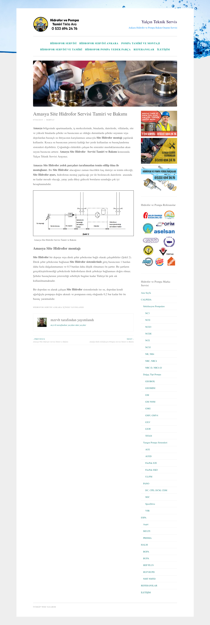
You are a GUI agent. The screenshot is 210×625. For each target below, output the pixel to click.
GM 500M (150, 401)
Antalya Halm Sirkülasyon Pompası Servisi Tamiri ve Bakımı (111, 340)
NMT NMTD (149, 578)
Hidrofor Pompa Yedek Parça (108, 49)
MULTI (146, 530)
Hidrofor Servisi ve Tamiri (61, 49)
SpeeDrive (150, 503)
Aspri (145, 524)
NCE (147, 340)
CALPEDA (146, 299)
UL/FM (148, 476)
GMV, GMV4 (151, 415)
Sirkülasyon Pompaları (154, 306)
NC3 (147, 313)
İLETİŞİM (163, 49)
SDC (147, 496)
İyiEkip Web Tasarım (44, 607)
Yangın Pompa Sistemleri (155, 442)
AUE (147, 449)
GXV (147, 422)
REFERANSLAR (144, 49)
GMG (148, 408)
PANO (146, 483)
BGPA (146, 551)
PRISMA (147, 537)
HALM (144, 544)
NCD (147, 319)
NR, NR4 (149, 353)
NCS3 (148, 347)
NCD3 (148, 326)
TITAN (148, 435)
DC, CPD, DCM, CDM (156, 490)
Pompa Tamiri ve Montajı (140, 43)
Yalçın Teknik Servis (159, 21)
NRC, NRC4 (151, 360)
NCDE (148, 333)
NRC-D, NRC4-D (153, 367)
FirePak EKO (151, 469)
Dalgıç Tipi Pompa (152, 374)
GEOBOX (150, 381)
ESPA (143, 517)
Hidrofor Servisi (63, 43)
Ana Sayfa (146, 292)
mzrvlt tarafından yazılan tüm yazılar (68, 324)
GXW (148, 428)
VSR (147, 510)
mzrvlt (50, 119)
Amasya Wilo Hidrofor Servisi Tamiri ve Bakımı (50, 340)
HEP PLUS (148, 565)
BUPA (146, 558)
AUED (148, 456)
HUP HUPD (149, 571)
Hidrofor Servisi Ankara (99, 43)
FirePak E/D (151, 462)
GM (147, 394)
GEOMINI (150, 388)
